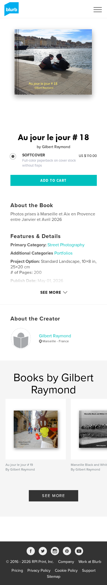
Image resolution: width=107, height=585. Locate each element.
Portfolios (63, 253)
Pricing (17, 570)
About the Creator (35, 319)
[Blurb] (10, 11)
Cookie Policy (66, 570)
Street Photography (66, 245)
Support (88, 570)
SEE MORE (53, 495)
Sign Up (76, 9)
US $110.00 (88, 155)
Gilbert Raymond (55, 336)
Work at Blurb (89, 561)
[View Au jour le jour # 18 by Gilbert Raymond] (53, 62)
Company (66, 561)
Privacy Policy (38, 570)
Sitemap (53, 576)
